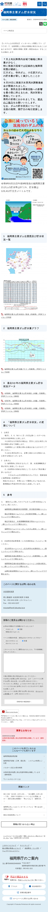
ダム (11, 838)
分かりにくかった (12, 643)
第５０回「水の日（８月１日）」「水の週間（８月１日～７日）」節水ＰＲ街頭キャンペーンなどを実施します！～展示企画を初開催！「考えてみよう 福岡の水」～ (23, 797)
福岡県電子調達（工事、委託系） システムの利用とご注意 (22, 762)
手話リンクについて (25, 880)
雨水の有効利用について (12, 815)
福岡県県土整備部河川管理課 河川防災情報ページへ (26, 509)
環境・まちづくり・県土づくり (33, 836)
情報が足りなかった (13, 632)
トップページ (7, 836)
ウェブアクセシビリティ (10, 851)
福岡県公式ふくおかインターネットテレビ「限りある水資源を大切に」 (23, 808)
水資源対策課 (8, 592)
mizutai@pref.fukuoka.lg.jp (14, 608)
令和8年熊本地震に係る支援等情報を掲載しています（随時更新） (23, 739)
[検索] (44, 4)
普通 (21, 629)
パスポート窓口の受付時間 (12, 768)
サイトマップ (24, 845)
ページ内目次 (8, 31)
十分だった (10, 629)
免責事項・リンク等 (32, 848)
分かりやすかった (12, 641)
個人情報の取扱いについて (11, 848)
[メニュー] (39, 4)
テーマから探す (17, 836)
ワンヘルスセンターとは (12, 779)
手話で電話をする (19, 877)
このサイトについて (9, 845)
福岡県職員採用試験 (10, 756)
